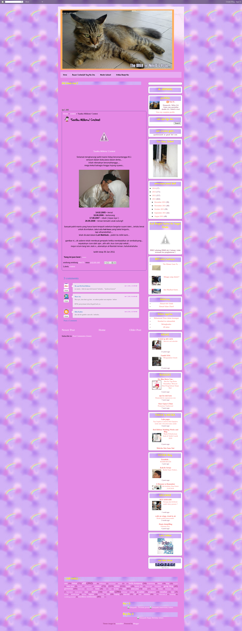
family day (138, 586)
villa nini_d (163, 594)
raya (172, 592)
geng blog (168, 586)
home (97, 589)
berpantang (151, 583)
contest (73, 114)
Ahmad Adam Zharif (166, 306)
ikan (104, 589)
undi (140, 594)
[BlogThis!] (108, 263)
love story (70, 592)
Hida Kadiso (79, 312)
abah (66, 583)
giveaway (68, 588)
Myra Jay (78, 297)
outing (132, 592)
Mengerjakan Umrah (170, 358)
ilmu (110, 589)
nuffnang (124, 592)
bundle (80, 586)
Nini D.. (81, 262)
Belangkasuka (166, 324)
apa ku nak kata (165, 396)
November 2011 (160, 206)
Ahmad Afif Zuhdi (166, 304)
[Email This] (105, 263)
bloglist (175, 583)
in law (116, 589)
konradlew (119, 624)
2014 (154, 188)
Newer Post (68, 329)
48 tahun (166, 327)
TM (134, 594)
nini (112, 591)
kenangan (168, 589)
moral (105, 592)
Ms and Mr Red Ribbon (82, 286)
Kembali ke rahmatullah (166, 321)
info (124, 588)
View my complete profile (165, 112)
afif (84, 583)
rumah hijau (75, 594)
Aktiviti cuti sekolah (170, 341)
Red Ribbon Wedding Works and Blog (165, 431)
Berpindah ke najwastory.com (165, 398)
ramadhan (163, 592)
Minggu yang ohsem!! (171, 277)
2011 (154, 199)
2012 (154, 195)
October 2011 (159, 209)
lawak (176, 589)
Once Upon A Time (165, 404)
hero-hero (90, 589)
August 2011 (159, 216)
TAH (108, 594)
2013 (154, 192)
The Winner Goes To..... (171, 264)
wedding (172, 594)
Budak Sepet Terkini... (170, 470)
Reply (66, 290)
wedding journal (69, 597)
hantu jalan (81, 589)
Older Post (135, 329)
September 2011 (160, 213)
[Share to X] (110, 263)
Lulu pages (165, 419)
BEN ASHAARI (166, 500)
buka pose (70, 586)
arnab (120, 583)
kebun (160, 589)
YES (102, 597)
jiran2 (145, 589)
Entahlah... (165, 459)
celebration (88, 586)
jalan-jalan (135, 589)
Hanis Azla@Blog (165, 524)
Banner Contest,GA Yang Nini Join (83, 75)
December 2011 (160, 202)
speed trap (101, 594)
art (125, 583)
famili (128, 586)
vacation (147, 594)
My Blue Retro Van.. (165, 379)
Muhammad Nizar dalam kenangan (166, 318)
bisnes (160, 583)
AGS (94, 583)
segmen (91, 594)
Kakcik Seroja (165, 468)
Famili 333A (165, 356)
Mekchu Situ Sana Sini (165, 448)
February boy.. (165, 526)
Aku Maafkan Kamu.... (171, 290)
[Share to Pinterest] (115, 263)
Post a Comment (70, 321)
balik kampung (135, 583)
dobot (116, 586)
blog (167, 583)
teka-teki (126, 594)
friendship (158, 586)
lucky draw (78, 592)
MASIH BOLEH (165, 462)
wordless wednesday (87, 597)
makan (95, 592)
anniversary (112, 583)
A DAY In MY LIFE (69, 13)
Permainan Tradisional (165, 406)
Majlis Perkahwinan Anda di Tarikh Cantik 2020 (170, 436)
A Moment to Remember (165, 484)
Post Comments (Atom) (82, 336)
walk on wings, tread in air (165, 516)
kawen (153, 589)
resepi (66, 594)
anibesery (102, 583)
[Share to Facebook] (112, 263)
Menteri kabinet (105, 75)
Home (65, 75)
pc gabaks (140, 592)
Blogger (136, 624)
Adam (74, 583)
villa (155, 594)
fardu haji (149, 586)
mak (86, 592)
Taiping (116, 594)
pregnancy (152, 592)
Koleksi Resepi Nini (122, 75)
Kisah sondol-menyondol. (165, 518)
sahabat (84, 594)
